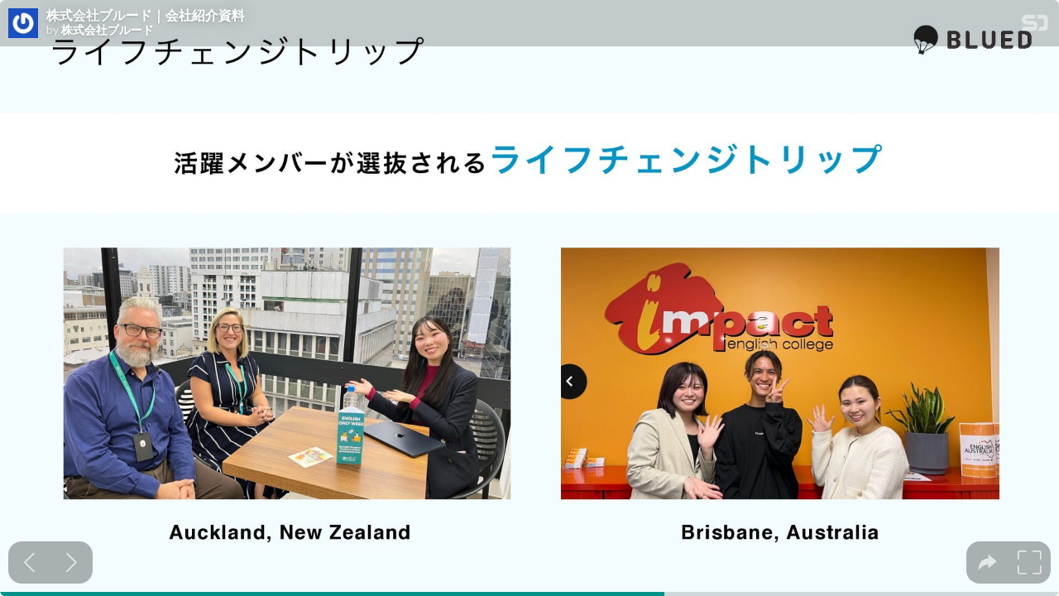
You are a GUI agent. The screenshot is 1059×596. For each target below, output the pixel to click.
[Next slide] (71, 562)
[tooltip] (987, 562)
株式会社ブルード (107, 30)
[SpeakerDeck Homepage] (1035, 26)
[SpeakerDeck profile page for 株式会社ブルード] (23, 24)
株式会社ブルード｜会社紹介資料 (145, 15)
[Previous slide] (29, 562)
